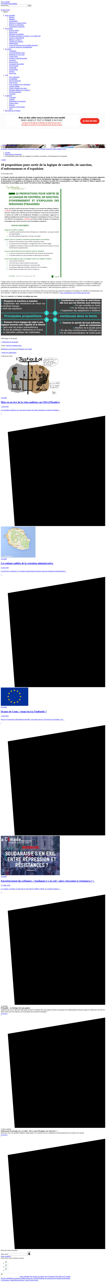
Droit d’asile (13, 32)
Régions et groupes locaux (17, 23)
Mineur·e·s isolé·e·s (15, 40)
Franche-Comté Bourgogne (18, 58)
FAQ (10, 109)
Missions (12, 19)
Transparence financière (17, 26)
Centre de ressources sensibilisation (20, 47)
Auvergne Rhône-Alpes (17, 53)
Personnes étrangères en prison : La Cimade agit (24, 36)
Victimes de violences (16, 41)
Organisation (13, 21)
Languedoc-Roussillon (16, 64)
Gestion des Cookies (31, 1278)
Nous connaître (10, 15)
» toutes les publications (8, 352)
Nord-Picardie (13, 66)
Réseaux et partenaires (16, 25)
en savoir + (4, 1013)
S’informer (8, 96)
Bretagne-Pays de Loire (17, 54)
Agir (6, 75)
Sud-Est (11, 71)
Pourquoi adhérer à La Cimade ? (19, 90)
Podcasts (12, 105)
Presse (3, 3)
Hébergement (13, 43)
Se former (12, 94)
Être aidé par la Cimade (12, 110)
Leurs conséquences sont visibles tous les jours (75, 293)
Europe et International (16, 38)
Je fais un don (5, 10)
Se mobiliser (13, 79)
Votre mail (4, 1254)
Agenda (11, 99)
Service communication (14, 345)
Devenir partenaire (15, 92)
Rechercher (4, 5)
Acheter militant (14, 86)
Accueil (7, 152)
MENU (5, 12)
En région (8, 49)
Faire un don (13, 82)
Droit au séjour (14, 30)
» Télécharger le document (9, 342)
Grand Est (12, 60)
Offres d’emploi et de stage (18, 88)
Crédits (22, 1278)
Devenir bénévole (15, 81)
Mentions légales (14, 1278)
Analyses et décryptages (17, 107)
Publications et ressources (17, 101)
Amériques (12, 51)
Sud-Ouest (12, 73)
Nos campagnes (14, 77)
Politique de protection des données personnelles (54, 1278)
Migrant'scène (19, 1280)
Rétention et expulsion (16, 34)
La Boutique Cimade (7, 1280)
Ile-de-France (13, 62)
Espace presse (13, 103)
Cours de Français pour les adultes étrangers (23, 45)
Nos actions (9, 28)
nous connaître (24, 1276)
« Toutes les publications (9, 145)
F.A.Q (64, 149)
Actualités (12, 97)
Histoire (11, 17)
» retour (3, 160)
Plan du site (4, 1278)
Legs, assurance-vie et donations (19, 84)
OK (30, 5)
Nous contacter (6, 1256)
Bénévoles (8, 3)
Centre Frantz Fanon (31, 1280)
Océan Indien (13, 69)
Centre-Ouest (13, 56)
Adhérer (14, 3)
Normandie (12, 68)
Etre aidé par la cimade (62, 1276)
